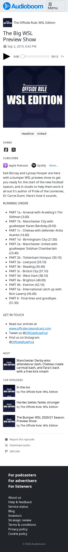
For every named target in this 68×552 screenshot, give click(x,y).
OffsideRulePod (36, 333)
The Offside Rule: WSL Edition (34, 23)
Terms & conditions (22, 525)
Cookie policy (17, 534)
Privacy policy (18, 529)
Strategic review (19, 520)
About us (14, 497)
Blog (11, 511)
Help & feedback (20, 502)
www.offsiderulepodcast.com (30, 328)
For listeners (20, 486)
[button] (55, 6)
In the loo (23, 387)
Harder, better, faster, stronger (38, 402)
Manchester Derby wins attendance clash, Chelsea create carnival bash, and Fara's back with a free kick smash (40, 365)
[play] (7, 56)
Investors (15, 516)
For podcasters (22, 475)
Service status (18, 506)
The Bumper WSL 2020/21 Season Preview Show (40, 419)
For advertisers (22, 480)
